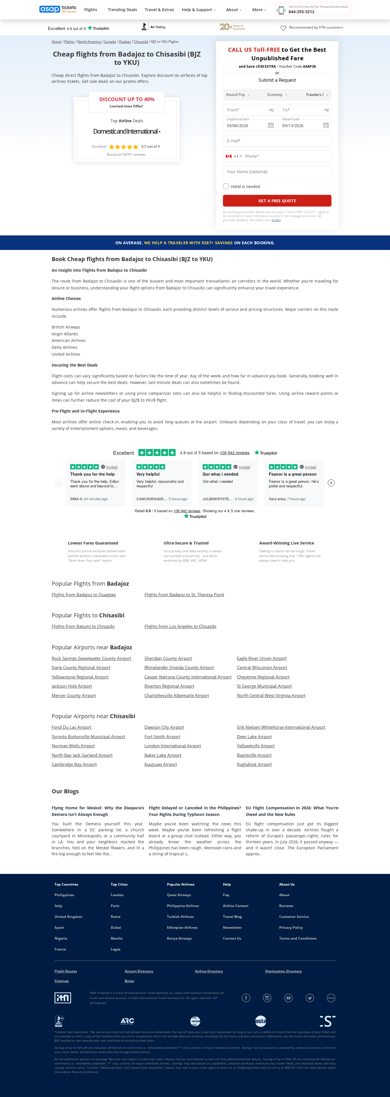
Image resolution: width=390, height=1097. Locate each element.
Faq (226, 894)
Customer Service (294, 916)
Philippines (64, 894)
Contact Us (232, 938)
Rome (115, 916)
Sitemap (62, 980)
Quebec (125, 41)
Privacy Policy (291, 927)
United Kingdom (69, 916)
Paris (115, 905)
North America (89, 41)
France (60, 949)
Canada (110, 41)
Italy (58, 905)
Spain (59, 927)
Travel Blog (232, 916)
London (117, 894)
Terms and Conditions (298, 938)
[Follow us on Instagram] (267, 998)
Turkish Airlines (180, 916)
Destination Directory (283, 971)
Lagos (115, 949)
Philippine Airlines (183, 905)
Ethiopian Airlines (182, 927)
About (284, 894)
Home (56, 41)
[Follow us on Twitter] (309, 998)
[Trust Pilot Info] (232, 27)
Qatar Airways (179, 894)
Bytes (129, 980)
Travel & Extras (159, 9)
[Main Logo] (58, 10)
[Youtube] (288, 998)
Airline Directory (209, 971)
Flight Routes (66, 971)
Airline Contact (235, 905)
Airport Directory (139, 971)
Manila (116, 938)
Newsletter (232, 927)
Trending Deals (122, 9)
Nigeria (61, 938)
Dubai (116, 927)
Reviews (286, 905)
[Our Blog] (331, 998)
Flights (90, 9)
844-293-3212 (301, 11)
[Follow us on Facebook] (246, 998)
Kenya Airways (179, 938)
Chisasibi (141, 41)
